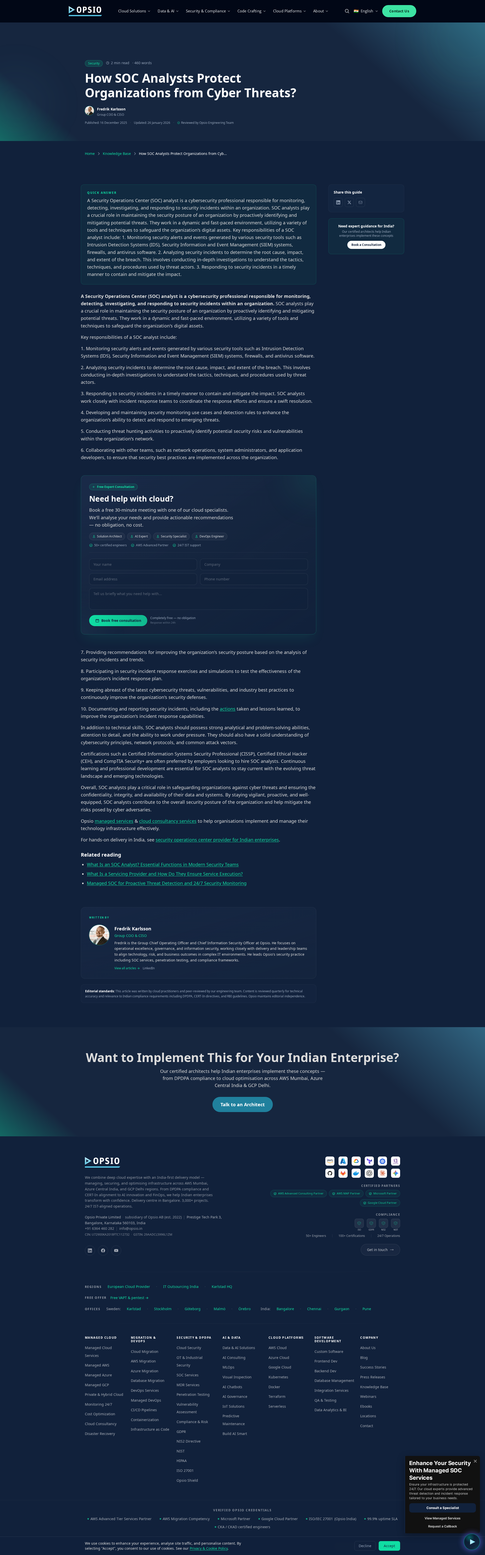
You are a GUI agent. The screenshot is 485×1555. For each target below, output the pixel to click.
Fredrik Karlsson (111, 109)
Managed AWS (97, 1365)
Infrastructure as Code (150, 1429)
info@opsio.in (130, 1228)
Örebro (244, 1308)
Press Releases (372, 1377)
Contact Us (399, 11)
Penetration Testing (193, 1394)
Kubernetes (278, 1377)
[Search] (347, 11)
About (318, 10)
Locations (368, 1415)
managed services (114, 821)
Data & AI (166, 10)
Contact (366, 1425)
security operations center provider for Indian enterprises (217, 840)
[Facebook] (103, 1250)
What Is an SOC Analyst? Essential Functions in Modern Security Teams (163, 864)
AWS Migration (143, 1361)
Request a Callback (442, 1526)
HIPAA (182, 1460)
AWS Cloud (278, 1347)
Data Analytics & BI (330, 1409)
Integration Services (331, 1390)
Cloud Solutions (132, 10)
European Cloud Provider (129, 1286)
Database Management (334, 1380)
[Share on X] (349, 202)
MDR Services (188, 1384)
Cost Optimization (100, 1413)
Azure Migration (144, 1371)
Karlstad (134, 1308)
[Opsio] (85, 11)
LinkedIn (149, 968)
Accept (389, 1545)
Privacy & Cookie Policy (209, 1548)
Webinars (368, 1396)
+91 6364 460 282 (99, 1228)
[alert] (442, 1494)
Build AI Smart (235, 1433)
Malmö (219, 1308)
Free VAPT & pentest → (129, 1297)
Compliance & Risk (192, 1421)
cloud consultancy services (168, 821)
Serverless (277, 1406)
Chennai (314, 1308)
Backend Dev (325, 1371)
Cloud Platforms (287, 10)
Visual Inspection (237, 1377)
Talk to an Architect (243, 1104)
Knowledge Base (117, 153)
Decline (365, 1545)
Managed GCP (97, 1384)
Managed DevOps (146, 1400)
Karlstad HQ (222, 1286)
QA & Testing (325, 1400)
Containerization (145, 1419)
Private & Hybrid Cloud (104, 1394)
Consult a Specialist (442, 1508)
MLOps (228, 1367)
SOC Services (188, 1375)
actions (227, 708)
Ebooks (366, 1406)
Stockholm (163, 1308)
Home (90, 153)
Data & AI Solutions (239, 1347)
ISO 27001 (185, 1470)
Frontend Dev (325, 1361)
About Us (368, 1347)
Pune (366, 1308)
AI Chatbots (232, 1386)
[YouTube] (116, 1250)
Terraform (277, 1396)
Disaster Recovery (100, 1433)
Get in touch (377, 1249)
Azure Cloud (279, 1357)
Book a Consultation (366, 245)
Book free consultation (121, 620)
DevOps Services (145, 1390)
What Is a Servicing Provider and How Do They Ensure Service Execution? (165, 873)
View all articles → (127, 968)
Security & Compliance (206, 10)
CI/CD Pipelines (144, 1409)
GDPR (181, 1431)
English (363, 11)
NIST (181, 1451)
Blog (364, 1357)
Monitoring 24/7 (98, 1404)
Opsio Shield (187, 1480)
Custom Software (328, 1351)
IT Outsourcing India (181, 1286)
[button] (472, 1542)
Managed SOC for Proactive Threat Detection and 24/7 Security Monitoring (167, 883)
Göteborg (193, 1308)
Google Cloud (280, 1367)
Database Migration (147, 1380)
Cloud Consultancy (100, 1423)
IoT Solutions (234, 1406)
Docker (274, 1386)
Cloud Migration (144, 1351)
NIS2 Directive (189, 1441)
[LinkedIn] (90, 1250)
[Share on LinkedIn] (338, 202)
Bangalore (285, 1308)
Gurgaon (341, 1308)
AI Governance (235, 1396)
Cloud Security (189, 1347)
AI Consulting (234, 1357)
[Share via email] (360, 202)
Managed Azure (98, 1375)
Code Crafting (249, 10)
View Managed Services (442, 1518)
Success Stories (373, 1367)
